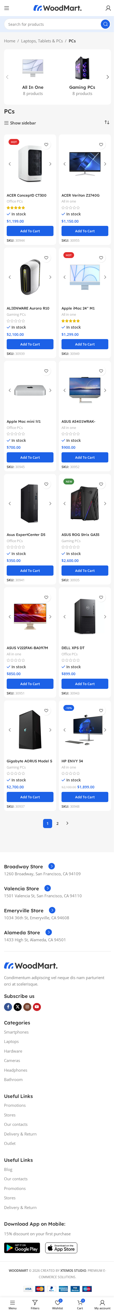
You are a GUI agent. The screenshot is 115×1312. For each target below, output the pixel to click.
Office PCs (15, 201)
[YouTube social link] (37, 1007)
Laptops (11, 1041)
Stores (10, 1115)
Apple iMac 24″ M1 (78, 308)
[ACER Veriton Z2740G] (85, 164)
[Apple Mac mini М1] (30, 390)
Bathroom (13, 1079)
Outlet (10, 1143)
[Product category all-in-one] (32, 77)
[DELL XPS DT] (85, 617)
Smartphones (16, 1032)
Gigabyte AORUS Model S (29, 761)
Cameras (12, 1060)
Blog (8, 1169)
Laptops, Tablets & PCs (42, 40)
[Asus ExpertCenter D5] (30, 503)
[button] (7, 77)
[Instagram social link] (27, 1007)
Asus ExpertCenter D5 (26, 534)
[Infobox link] (29, 866)
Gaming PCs (16, 314)
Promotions (15, 1105)
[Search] (105, 24)
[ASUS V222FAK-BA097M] (30, 617)
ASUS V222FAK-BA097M (27, 647)
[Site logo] (57, 7)
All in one (69, 201)
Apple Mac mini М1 (24, 421)
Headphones (15, 1070)
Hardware (13, 1051)
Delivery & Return (20, 1134)
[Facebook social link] (8, 1007)
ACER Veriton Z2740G (80, 195)
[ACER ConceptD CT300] (30, 164)
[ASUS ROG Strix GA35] (85, 503)
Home (9, 40)
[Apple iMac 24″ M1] (85, 277)
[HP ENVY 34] (85, 730)
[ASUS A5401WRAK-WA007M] (85, 390)
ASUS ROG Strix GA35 (80, 534)
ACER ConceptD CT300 (27, 195)
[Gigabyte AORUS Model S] (30, 730)
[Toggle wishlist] (46, 144)
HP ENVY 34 (72, 761)
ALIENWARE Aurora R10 (28, 308)
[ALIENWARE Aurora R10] (30, 277)
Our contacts (16, 1124)
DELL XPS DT (73, 647)
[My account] (108, 8)
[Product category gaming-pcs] (82, 77)
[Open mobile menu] (6, 8)
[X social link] (18, 1007)
